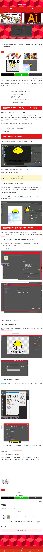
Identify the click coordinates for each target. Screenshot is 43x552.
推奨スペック (28, 459)
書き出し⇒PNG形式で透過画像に (17, 93)
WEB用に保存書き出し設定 (16, 101)
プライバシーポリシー (4, 542)
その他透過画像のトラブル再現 (17, 102)
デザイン (3, 489)
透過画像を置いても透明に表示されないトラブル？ (20, 97)
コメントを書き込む (21, 530)
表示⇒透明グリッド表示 (16, 96)
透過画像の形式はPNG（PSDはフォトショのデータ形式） (21, 91)
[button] (35, 74)
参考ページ (10, 248)
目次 (20, 89)
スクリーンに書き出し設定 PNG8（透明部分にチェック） (22, 99)
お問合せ (2, 540)
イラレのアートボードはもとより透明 (18, 94)
